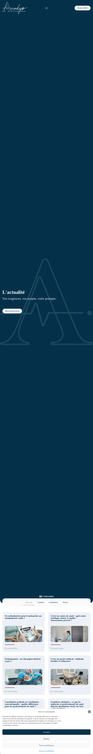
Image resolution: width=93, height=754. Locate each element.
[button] (89, 712)
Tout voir (28, 602)
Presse (65, 602)
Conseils (40, 602)
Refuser (46, 739)
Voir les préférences (46, 745)
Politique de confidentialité (46, 751)
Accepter (46, 732)
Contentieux (53, 602)
